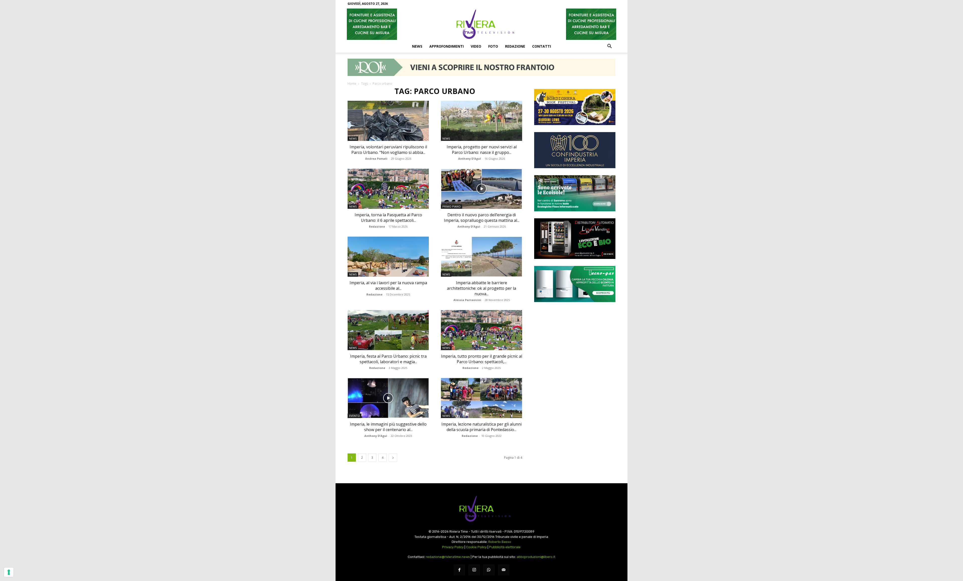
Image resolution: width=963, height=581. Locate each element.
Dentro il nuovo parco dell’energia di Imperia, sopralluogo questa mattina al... (481, 217)
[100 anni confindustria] (574, 150)
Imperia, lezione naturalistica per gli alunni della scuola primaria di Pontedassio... (481, 426)
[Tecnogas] (574, 284)
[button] (609, 46)
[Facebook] (459, 570)
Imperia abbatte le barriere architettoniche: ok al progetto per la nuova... (481, 288)
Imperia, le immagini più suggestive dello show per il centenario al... (388, 426)
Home (352, 83)
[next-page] (393, 457)
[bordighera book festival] (574, 107)
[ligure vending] (574, 238)
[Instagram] (474, 570)
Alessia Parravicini (467, 300)
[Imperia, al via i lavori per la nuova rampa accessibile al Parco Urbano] (388, 257)
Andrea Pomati (376, 158)
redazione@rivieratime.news (448, 557)
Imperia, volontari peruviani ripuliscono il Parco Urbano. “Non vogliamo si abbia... (388, 149)
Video (476, 46)
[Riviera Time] (481, 24)
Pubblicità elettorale (505, 547)
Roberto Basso (499, 542)
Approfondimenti (446, 46)
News (417, 46)
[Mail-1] (503, 570)
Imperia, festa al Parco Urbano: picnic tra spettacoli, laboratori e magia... (388, 358)
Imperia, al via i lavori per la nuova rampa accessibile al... (388, 285)
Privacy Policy (453, 547)
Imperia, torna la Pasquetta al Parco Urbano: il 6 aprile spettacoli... (388, 217)
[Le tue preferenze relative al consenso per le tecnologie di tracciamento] (9, 572)
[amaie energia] (574, 193)
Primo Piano (451, 206)
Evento (354, 416)
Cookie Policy (476, 547)
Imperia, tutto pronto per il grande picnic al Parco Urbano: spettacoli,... (481, 358)
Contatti (541, 46)
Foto (493, 46)
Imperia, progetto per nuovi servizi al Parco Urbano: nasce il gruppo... (482, 149)
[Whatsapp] (489, 570)
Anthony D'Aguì (469, 158)
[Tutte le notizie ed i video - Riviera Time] (481, 509)
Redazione (515, 46)
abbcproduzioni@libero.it (536, 557)
